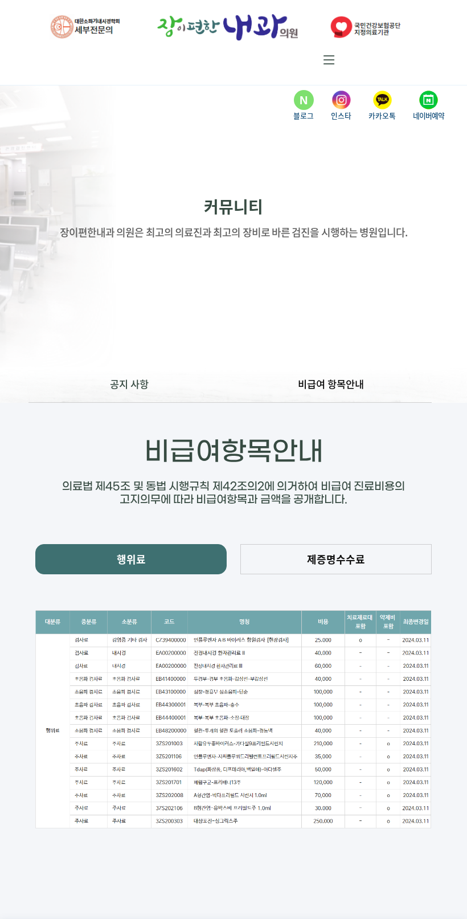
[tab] (131, 559)
